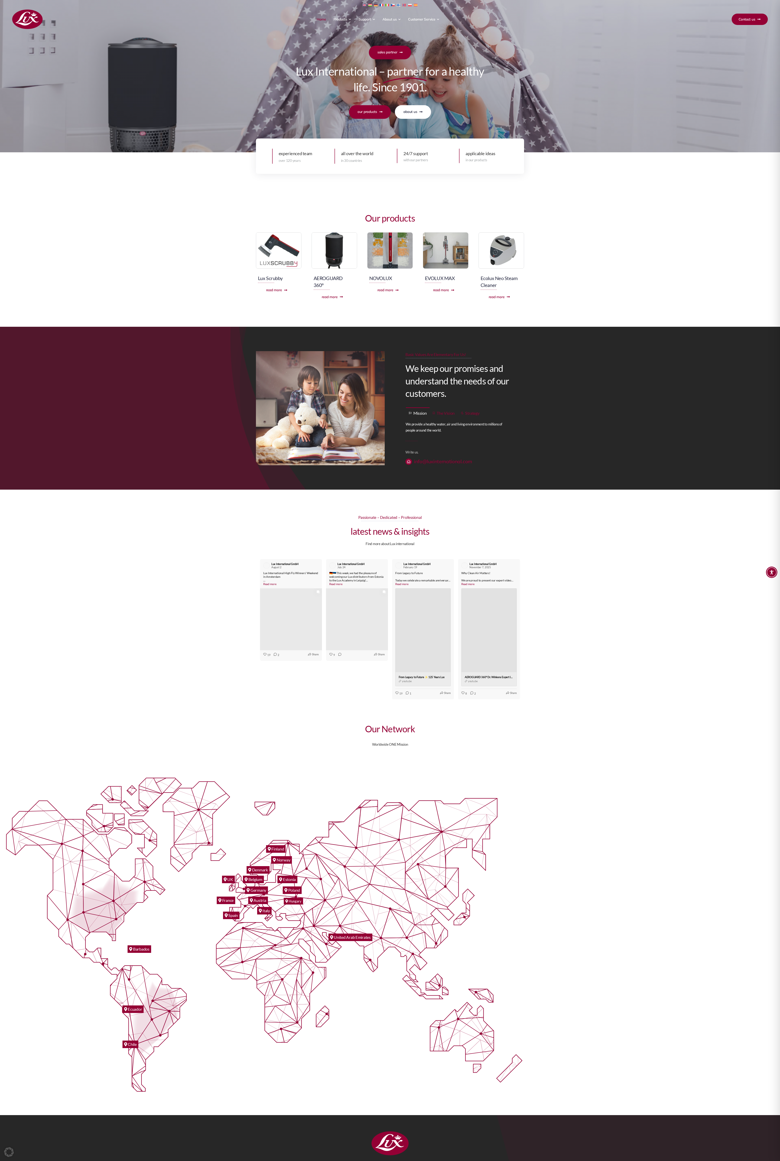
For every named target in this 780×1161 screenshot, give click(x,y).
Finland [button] (277, 810)
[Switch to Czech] (393, 5)
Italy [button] (266, 872)
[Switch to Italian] (387, 5)
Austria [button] (259, 861)
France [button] (227, 861)
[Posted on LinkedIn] (316, 565)
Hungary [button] (294, 862)
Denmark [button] (259, 831)
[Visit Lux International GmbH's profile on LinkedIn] (267, 565)
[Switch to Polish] (410, 5)
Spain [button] (233, 876)
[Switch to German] (376, 5)
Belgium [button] (255, 840)
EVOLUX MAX (440, 278)
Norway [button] (283, 821)
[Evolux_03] (445, 234)
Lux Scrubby (270, 278)
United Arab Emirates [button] (352, 898)
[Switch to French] (381, 5)
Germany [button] (258, 851)
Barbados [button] (141, 910)
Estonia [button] (289, 840)
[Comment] (338, 590)
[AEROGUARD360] (334, 234)
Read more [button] (269, 584)
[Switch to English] (364, 5)
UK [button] (230, 840)
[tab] (418, 412)
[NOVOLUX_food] (390, 234)
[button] (260, 610)
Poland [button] (293, 851)
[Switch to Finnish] (398, 5)
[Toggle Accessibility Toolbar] (771, 572)
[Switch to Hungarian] (370, 5)
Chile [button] (131, 1005)
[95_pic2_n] (501, 234)
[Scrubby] (278, 234)
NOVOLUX (380, 278)
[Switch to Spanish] (415, 5)
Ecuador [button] (134, 970)
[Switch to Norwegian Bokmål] (404, 5)
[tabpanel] (459, 427)
